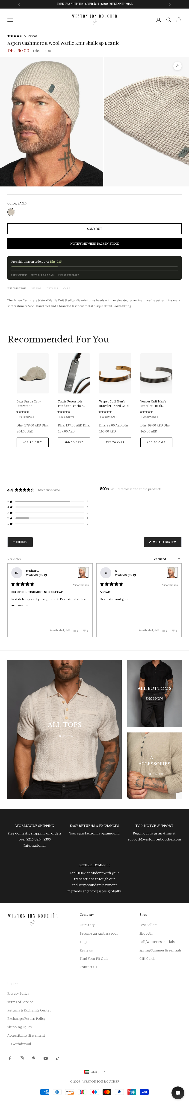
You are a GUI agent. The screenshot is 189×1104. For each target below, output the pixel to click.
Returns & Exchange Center (29, 1010)
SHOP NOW (64, 736)
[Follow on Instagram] (21, 1058)
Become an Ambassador (99, 933)
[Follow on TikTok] (57, 1058)
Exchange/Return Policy (26, 1018)
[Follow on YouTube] (45, 1058)
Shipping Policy (19, 1027)
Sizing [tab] (36, 288)
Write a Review (167, 543)
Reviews (86, 950)
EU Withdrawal (19, 1043)
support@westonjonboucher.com (154, 839)
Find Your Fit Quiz (94, 958)
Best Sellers (148, 924)
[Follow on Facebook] (9, 1058)
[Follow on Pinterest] (33, 1058)
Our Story (87, 924)
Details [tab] (52, 288)
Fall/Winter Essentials (157, 941)
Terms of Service (20, 1001)
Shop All (146, 933)
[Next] (176, 600)
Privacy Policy (18, 993)
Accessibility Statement (26, 1035)
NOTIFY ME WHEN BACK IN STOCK (94, 243)
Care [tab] (67, 288)
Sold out (94, 228)
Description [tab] (16, 288)
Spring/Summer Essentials (160, 950)
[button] (22, 36)
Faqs (83, 941)
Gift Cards (147, 958)
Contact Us (88, 966)
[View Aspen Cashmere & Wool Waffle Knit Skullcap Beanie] (83, 572)
